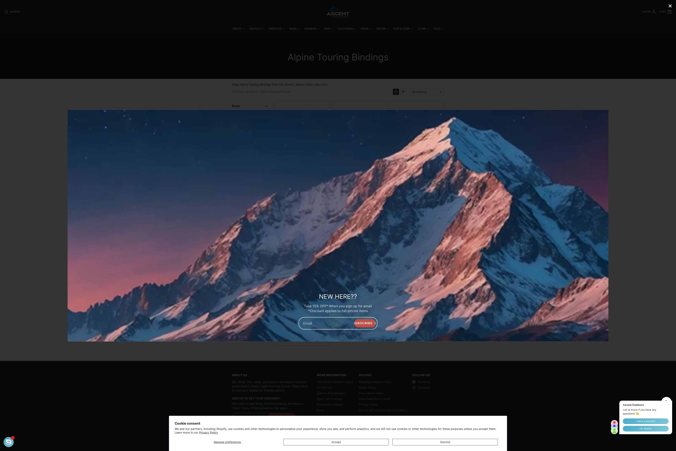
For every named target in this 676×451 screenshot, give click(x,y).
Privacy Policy (208, 432)
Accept (336, 442)
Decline (445, 442)
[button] (9, 442)
